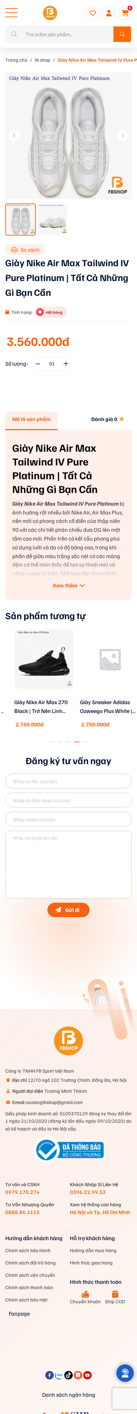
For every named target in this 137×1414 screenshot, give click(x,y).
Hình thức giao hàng (91, 1263)
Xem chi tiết (35, 696)
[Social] (50, 1377)
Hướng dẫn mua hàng (93, 1250)
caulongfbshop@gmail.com (47, 1102)
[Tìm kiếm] (122, 34)
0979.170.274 (22, 1192)
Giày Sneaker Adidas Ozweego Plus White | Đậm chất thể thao (98, 707)
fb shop (42, 60)
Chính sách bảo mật (26, 1300)
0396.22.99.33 (88, 1192)
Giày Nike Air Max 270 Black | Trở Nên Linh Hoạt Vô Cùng (32, 707)
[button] (122, 135)
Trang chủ (16, 60)
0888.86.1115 (22, 1212)
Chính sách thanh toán (29, 1287)
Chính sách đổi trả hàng (30, 1263)
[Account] (109, 13)
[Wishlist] (93, 13)
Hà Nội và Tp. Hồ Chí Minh (100, 1212)
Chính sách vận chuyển (30, 1275)
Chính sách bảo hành (28, 1250)
